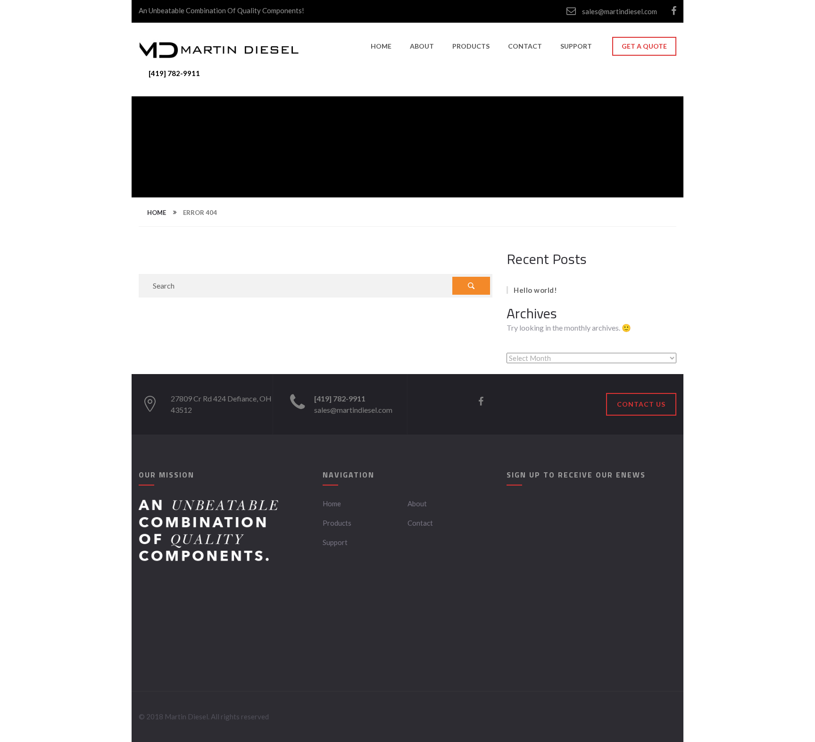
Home (381, 46)
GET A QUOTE (644, 46)
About (422, 46)
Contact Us (641, 404)
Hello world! (535, 290)
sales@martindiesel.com (619, 11)
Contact (525, 46)
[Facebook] (673, 11)
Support (576, 46)
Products (471, 46)
